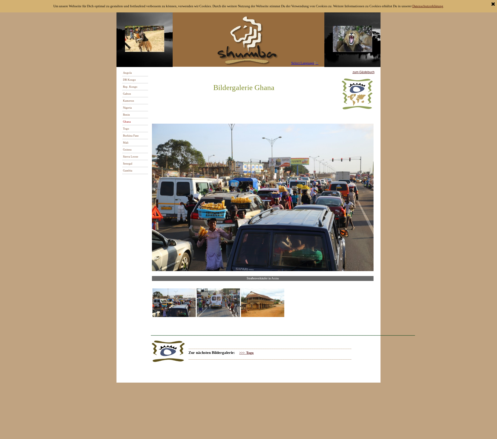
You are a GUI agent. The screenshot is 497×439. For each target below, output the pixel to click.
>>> (246, 353)
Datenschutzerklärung (427, 6)
